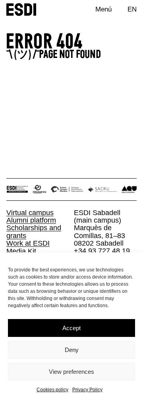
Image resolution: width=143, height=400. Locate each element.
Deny (72, 349)
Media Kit (21, 251)
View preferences (71, 371)
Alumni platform (31, 220)
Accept (71, 328)
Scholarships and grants (33, 231)
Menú (103, 9)
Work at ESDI (28, 243)
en (132, 9)
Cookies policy (52, 389)
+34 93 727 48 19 (102, 250)
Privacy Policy (87, 389)
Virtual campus (30, 212)
